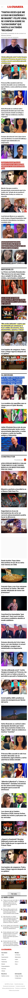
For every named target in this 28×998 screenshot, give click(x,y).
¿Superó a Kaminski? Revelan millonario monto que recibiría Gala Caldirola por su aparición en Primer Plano (13, 842)
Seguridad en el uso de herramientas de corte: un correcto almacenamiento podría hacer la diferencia (13, 514)
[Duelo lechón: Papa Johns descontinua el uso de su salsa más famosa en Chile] (14, 575)
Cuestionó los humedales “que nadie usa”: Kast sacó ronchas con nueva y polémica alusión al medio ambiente (13, 617)
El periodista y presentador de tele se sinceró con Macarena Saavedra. (13, 34)
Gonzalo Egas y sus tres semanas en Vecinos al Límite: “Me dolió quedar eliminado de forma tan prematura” (13, 589)
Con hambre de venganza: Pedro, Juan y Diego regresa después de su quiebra (13, 352)
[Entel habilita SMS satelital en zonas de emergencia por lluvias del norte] (14, 713)
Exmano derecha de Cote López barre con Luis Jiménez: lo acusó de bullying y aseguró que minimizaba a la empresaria (13, 140)
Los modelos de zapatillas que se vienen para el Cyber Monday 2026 (13, 405)
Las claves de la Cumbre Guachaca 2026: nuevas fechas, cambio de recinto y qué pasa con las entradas (13, 814)
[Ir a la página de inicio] (15, 7)
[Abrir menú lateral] (2, 7)
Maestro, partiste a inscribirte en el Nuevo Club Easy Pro (13, 490)
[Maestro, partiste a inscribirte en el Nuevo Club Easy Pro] (14, 500)
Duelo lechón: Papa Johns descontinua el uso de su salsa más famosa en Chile (12, 563)
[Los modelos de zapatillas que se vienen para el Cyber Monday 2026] (14, 416)
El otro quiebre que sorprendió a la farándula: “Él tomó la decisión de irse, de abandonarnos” (11, 927)
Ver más (14, 894)
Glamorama (7, 375)
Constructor (8, 457)
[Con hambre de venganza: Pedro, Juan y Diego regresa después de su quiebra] (14, 362)
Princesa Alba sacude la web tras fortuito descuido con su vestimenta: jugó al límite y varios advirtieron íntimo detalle (14, 86)
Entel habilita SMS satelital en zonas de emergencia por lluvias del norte (13, 700)
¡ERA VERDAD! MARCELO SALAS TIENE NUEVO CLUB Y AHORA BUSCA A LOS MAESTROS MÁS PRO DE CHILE (13, 466)
